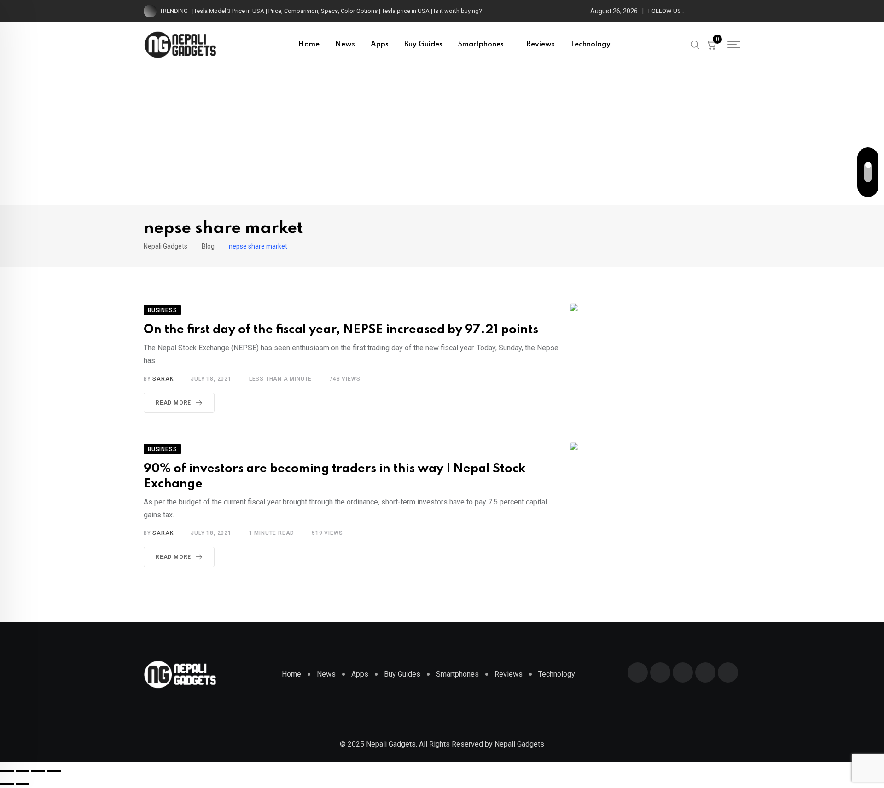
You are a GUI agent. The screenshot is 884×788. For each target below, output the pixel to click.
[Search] (695, 44)
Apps (380, 44)
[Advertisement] (442, 136)
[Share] (38, 771)
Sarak (162, 379)
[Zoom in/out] (7, 771)
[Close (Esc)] (54, 771)
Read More (173, 403)
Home (309, 44)
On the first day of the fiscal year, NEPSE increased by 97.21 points (341, 330)
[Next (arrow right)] (22, 784)
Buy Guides (423, 44)
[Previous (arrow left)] (7, 784)
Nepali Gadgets (519, 744)
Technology (590, 44)
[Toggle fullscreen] (22, 771)
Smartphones (481, 44)
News (345, 44)
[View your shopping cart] (711, 44)
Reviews (540, 44)
